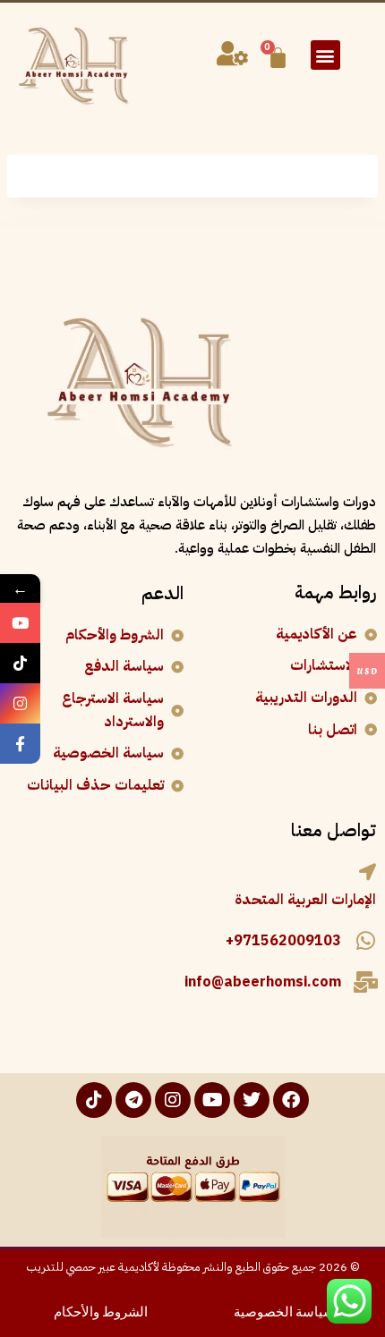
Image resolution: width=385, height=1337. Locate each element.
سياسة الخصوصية (284, 1310)
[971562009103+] (365, 941)
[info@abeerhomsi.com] (365, 982)
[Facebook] (291, 1100)
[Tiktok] (94, 1100)
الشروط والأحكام (101, 1310)
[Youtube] (212, 1100)
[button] (325, 55)
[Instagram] (173, 1100)
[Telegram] (133, 1100)
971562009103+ (283, 941)
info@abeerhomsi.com (262, 982)
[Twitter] (252, 1100)
